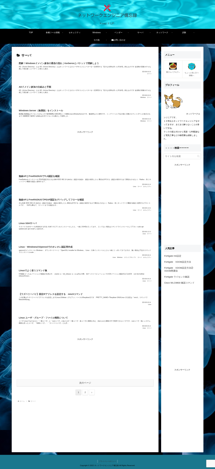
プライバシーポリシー (107, 461)
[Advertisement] (85, 151)
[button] (198, 156)
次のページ (85, 382)
